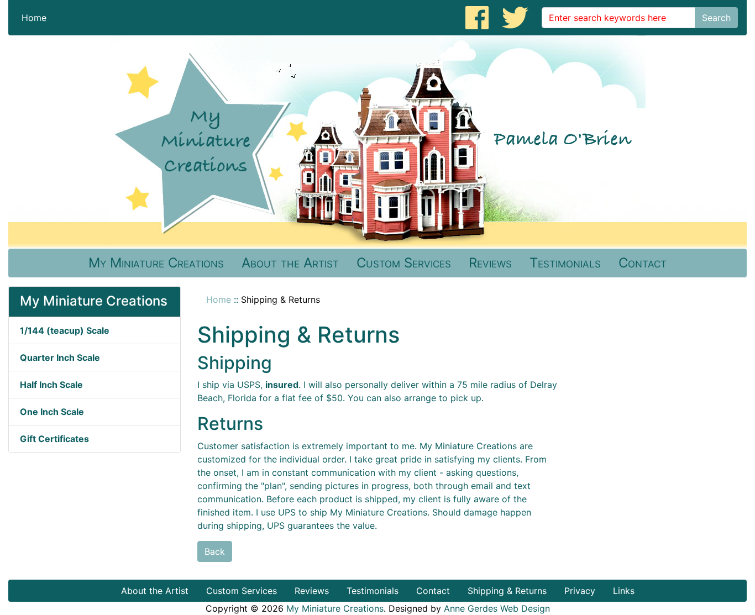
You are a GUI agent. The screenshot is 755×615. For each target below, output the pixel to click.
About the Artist (290, 263)
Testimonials (565, 263)
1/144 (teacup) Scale (64, 330)
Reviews (490, 263)
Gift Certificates (54, 438)
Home (34, 17)
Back (215, 551)
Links (624, 590)
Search (716, 17)
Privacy (579, 590)
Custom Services (403, 263)
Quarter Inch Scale (60, 357)
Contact (642, 263)
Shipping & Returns (507, 590)
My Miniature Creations (156, 263)
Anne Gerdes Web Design (497, 608)
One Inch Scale (52, 411)
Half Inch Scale (51, 384)
